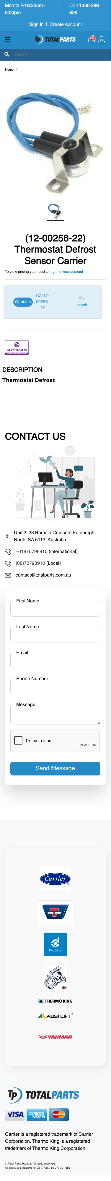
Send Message (55, 769)
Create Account (66, 24)
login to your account (66, 272)
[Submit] (6, 54)
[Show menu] (8, 39)
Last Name (27, 627)
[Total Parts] (55, 39)
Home (9, 70)
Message (25, 704)
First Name (27, 601)
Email (22, 653)
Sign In (36, 24)
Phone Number (32, 679)
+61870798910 (32, 551)
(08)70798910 (30, 563)
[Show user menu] (101, 39)
